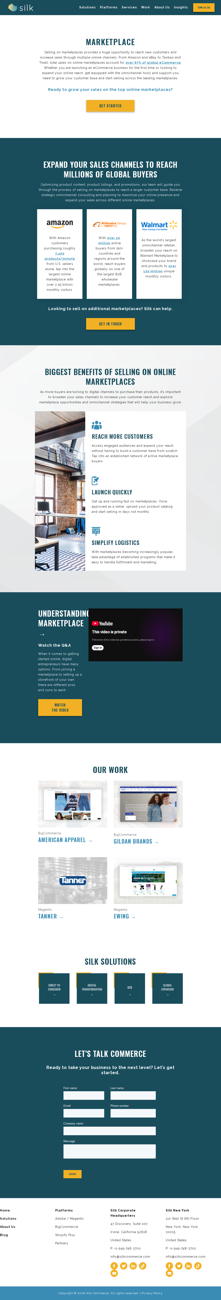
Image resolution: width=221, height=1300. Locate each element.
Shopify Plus (65, 1235)
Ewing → (125, 916)
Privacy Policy (152, 1293)
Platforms (108, 7)
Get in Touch (110, 323)
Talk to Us (203, 7)
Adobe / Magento (69, 1218)
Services (129, 7)
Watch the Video (60, 707)
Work (145, 7)
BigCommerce (66, 1227)
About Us (162, 7)
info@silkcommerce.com (130, 1256)
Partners (61, 1243)
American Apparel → (65, 840)
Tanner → (51, 916)
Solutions (87, 7)
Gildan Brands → (136, 841)
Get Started (110, 105)
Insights (181, 7)
